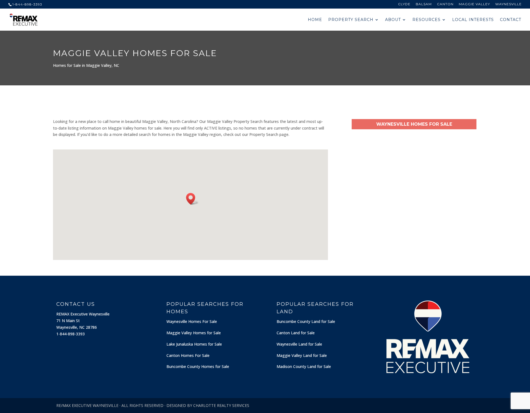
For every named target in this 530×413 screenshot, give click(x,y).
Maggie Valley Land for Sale (302, 355)
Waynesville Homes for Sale (414, 124)
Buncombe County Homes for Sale (197, 366)
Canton (445, 4)
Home (315, 20)
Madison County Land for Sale (304, 366)
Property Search (350, 20)
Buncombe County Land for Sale (306, 321)
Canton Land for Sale (296, 332)
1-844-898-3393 (27, 4)
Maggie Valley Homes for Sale (193, 332)
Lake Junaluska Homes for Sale (194, 344)
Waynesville (508, 4)
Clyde (404, 4)
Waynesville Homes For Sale (191, 321)
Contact (510, 20)
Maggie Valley (474, 4)
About (393, 20)
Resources (426, 20)
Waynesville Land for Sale (299, 344)
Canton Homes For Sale (188, 355)
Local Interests (473, 20)
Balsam (424, 4)
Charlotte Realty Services (221, 405)
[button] (192, 199)
